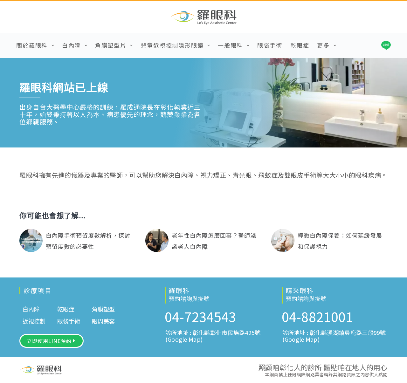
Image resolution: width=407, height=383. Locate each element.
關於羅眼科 (32, 45)
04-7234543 (200, 316)
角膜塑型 (103, 309)
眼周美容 (103, 321)
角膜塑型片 (111, 45)
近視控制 (34, 321)
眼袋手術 (269, 45)
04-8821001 (317, 316)
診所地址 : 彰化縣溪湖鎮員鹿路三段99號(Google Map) (334, 335)
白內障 (71, 45)
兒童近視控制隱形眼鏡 (172, 45)
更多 (323, 45)
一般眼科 (230, 45)
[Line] (386, 45)
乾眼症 (299, 45)
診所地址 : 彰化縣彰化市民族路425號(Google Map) (213, 335)
